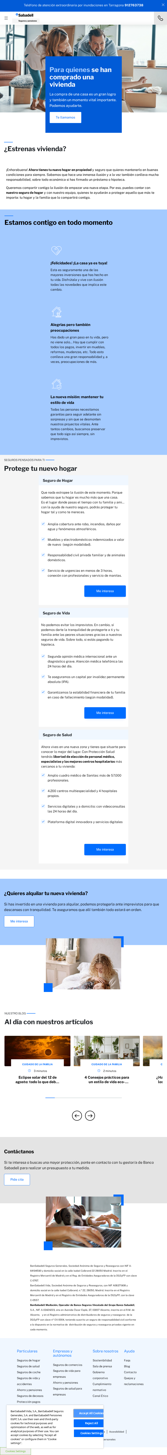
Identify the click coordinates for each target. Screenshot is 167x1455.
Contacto (130, 1372)
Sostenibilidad (102, 1360)
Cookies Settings (15, 1451)
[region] (55, 1426)
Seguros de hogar (28, 1360)
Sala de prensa (102, 1366)
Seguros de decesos (30, 1395)
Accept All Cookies (91, 1413)
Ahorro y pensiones (29, 1390)
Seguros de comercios (67, 1364)
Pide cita (17, 1179)
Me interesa (105, 591)
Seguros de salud (28, 1366)
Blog (127, 1366)
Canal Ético (100, 1395)
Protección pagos (28, 1401)
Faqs (127, 1360)
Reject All (91, 1423)
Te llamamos (65, 117)
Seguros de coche (29, 1372)
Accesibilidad (116, 1431)
